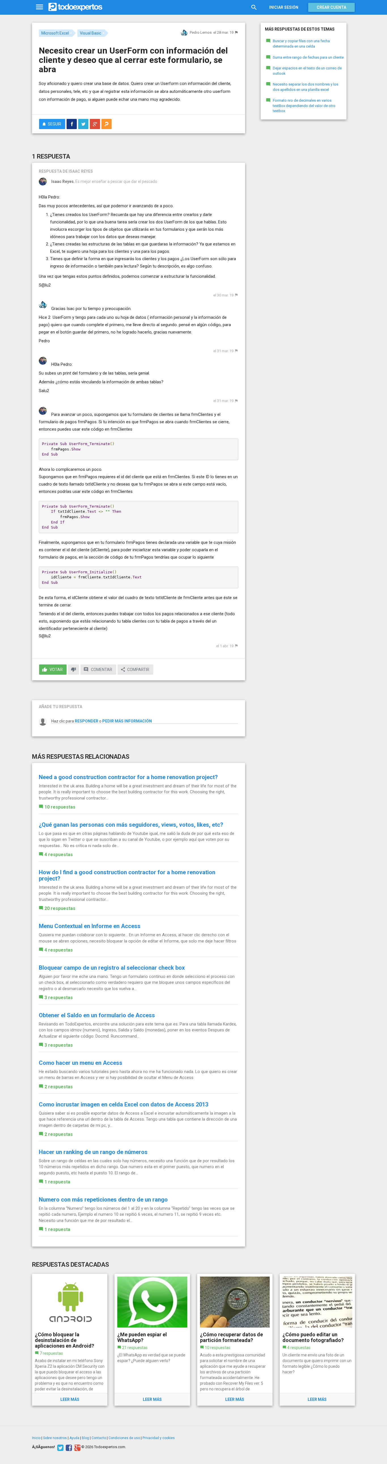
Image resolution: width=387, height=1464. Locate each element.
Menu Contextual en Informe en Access (90, 926)
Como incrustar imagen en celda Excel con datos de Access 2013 (123, 1104)
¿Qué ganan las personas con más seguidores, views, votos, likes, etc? (131, 824)
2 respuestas (58, 1086)
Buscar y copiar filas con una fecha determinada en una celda (301, 43)
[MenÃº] (39, 7)
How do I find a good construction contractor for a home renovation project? (127, 875)
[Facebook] (68, 1447)
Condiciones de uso (124, 1438)
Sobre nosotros (55, 1438)
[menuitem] (72, 124)
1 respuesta (57, 1182)
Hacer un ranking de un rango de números (93, 1152)
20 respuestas (59, 908)
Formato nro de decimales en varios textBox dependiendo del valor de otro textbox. (304, 105)
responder (86, 721)
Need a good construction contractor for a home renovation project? (128, 777)
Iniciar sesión (283, 7)
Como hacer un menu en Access (80, 1062)
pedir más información (127, 721)
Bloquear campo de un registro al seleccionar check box (112, 967)
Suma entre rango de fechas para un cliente (308, 57)
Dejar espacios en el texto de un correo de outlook (307, 71)
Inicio (36, 1438)
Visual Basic (90, 33)
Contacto (99, 1438)
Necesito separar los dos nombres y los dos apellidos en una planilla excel (305, 87)
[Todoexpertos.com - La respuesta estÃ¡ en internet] (75, 7)
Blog (85, 1438)
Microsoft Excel (55, 33)
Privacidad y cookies (159, 1438)
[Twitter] (59, 1447)
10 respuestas (59, 807)
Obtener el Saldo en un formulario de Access (97, 1015)
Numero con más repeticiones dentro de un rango (103, 1199)
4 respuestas (58, 854)
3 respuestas (58, 997)
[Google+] (76, 1447)
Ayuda (74, 1438)
